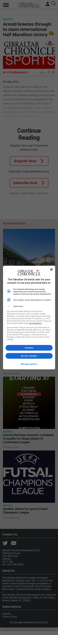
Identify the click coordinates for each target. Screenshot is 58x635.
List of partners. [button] (35, 323)
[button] (29, 306)
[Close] (51, 269)
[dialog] (29, 317)
